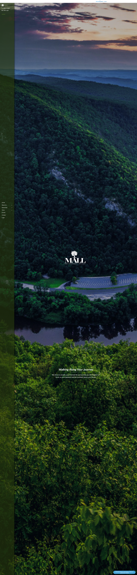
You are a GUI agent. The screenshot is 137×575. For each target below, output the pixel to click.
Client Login (6, 10)
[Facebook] (3, 5)
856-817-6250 (6, 8)
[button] (6, 205)
